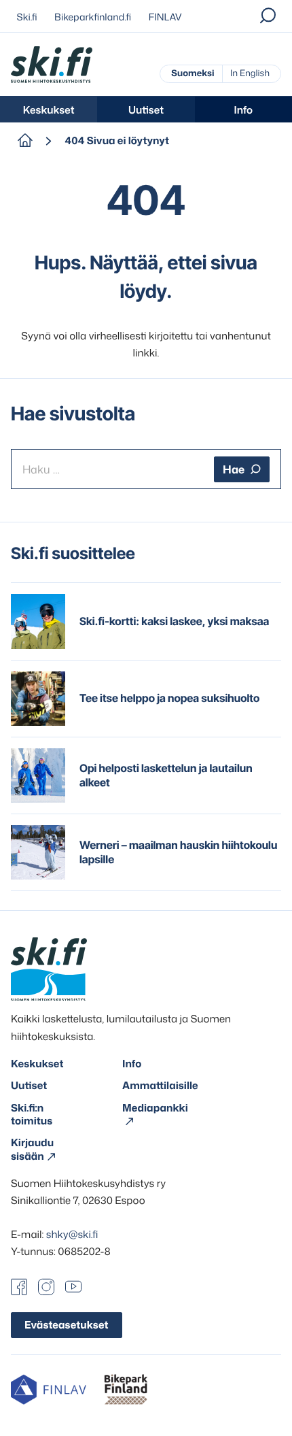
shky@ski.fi (72, 1234)
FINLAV (165, 17)
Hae (233, 469)
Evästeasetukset (66, 1325)
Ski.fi (27, 17)
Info (243, 110)
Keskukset (49, 110)
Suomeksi (192, 73)
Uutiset (146, 110)
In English (250, 73)
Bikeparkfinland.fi (92, 17)
